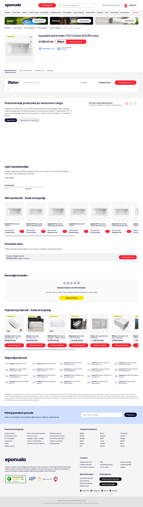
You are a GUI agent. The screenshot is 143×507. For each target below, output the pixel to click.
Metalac (82, 438)
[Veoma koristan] (135, 103)
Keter (122, 443)
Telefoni (24, 12)
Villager (122, 438)
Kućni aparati (67, 12)
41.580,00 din (104, 82)
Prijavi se (130, 415)
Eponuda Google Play (86, 478)
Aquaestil (28, 189)
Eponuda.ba (96, 503)
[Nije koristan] (126, 103)
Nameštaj (100, 12)
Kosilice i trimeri (10, 433)
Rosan (82, 443)
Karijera (122, 467)
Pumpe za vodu (32, 436)
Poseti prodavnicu (124, 83)
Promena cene (39, 70)
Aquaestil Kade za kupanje (72, 28)
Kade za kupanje (55, 28)
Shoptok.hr (91, 503)
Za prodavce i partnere (87, 467)
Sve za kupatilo (29, 28)
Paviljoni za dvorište (56, 441)
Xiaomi (122, 446)
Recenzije (50, 70)
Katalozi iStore (84, 486)
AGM (101, 438)
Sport (107, 12)
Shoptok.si (86, 503)
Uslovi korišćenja (125, 462)
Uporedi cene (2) (79, 345)
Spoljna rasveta (9, 446)
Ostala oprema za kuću (57, 436)
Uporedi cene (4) (100, 345)
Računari (7, 12)
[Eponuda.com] (13, 5)
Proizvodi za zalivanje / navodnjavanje (57, 438)
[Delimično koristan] (131, 103)
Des (81, 446)
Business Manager (108, 484)
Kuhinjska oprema (55, 433)
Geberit (102, 443)
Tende (6, 443)
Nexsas (102, 446)
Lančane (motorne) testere (35, 443)
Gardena (103, 436)
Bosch (102, 433)
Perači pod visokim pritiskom (36, 433)
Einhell (82, 436)
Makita (82, 433)
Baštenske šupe (55, 443)
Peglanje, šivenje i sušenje (35, 438)
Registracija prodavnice (111, 5)
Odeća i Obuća (34, 12)
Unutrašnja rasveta (11, 436)
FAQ (101, 462)
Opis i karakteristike (25, 70)
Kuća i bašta (115, 12)
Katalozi (135, 12)
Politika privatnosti (86, 464)
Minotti (122, 441)
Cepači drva (8, 441)
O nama (83, 458)
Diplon (82, 441)
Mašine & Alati (90, 12)
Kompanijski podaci (106, 464)
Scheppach (124, 433)
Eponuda (8, 28)
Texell (102, 441)
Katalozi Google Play (86, 483)
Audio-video (16, 12)
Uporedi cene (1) (10, 70)
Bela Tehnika (45, 12)
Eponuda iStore (84, 481)
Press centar (104, 467)
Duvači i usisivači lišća (34, 441)
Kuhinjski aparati (56, 12)
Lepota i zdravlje (78, 12)
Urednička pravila (125, 464)
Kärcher (122, 436)
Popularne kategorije (14, 429)
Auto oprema (124, 12)
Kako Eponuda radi (86, 462)
